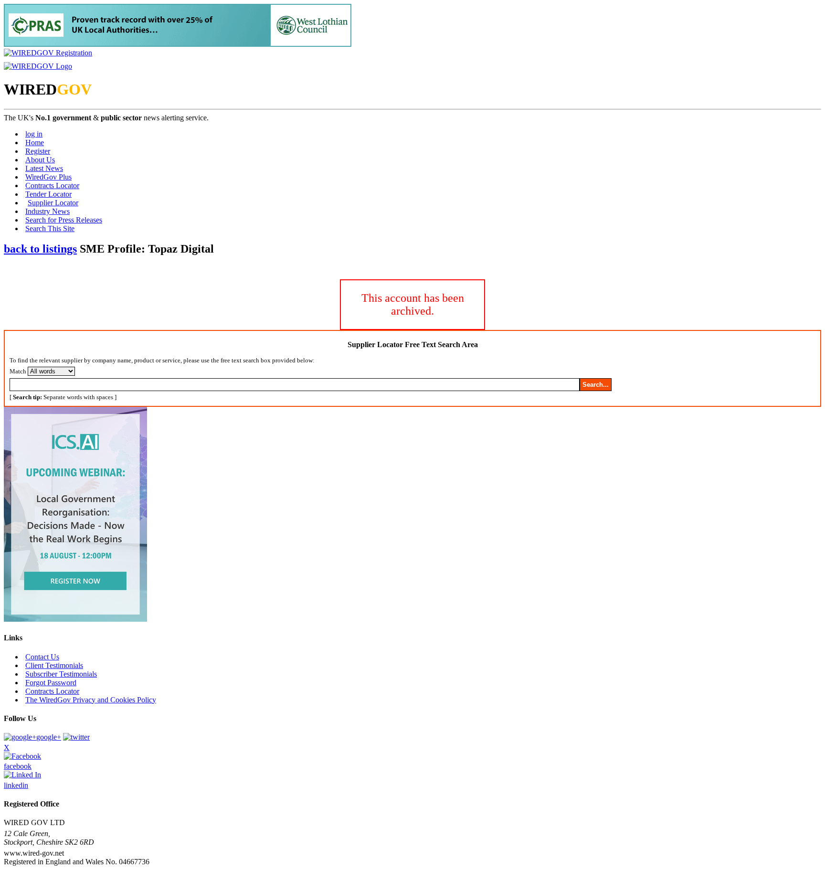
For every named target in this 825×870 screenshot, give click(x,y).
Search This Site (49, 228)
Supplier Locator (53, 203)
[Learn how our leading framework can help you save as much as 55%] (177, 44)
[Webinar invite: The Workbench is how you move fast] (75, 619)
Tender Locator (48, 194)
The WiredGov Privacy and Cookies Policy (90, 700)
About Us (40, 160)
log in (33, 134)
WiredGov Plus (48, 177)
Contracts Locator (52, 185)
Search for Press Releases (63, 220)
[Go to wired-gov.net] (38, 66)
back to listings (40, 249)
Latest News (44, 168)
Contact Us (42, 657)
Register (37, 151)
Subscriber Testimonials (61, 674)
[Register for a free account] (48, 53)
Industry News (47, 211)
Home (34, 142)
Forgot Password (50, 683)
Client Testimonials (54, 665)
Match (18, 371)
